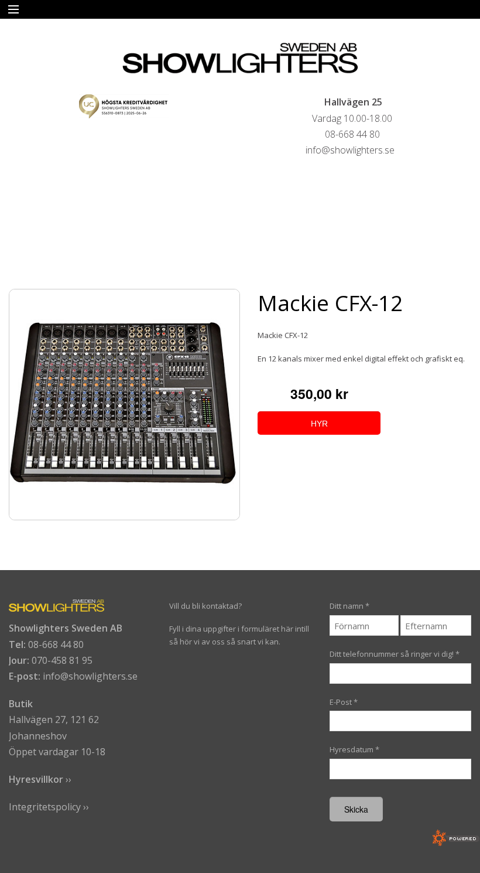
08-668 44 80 (56, 644)
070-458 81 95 (62, 660)
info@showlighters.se (90, 676)
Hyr (319, 423)
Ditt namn (349, 606)
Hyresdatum (354, 749)
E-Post (344, 702)
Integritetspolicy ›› (49, 806)
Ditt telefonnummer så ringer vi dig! (395, 654)
